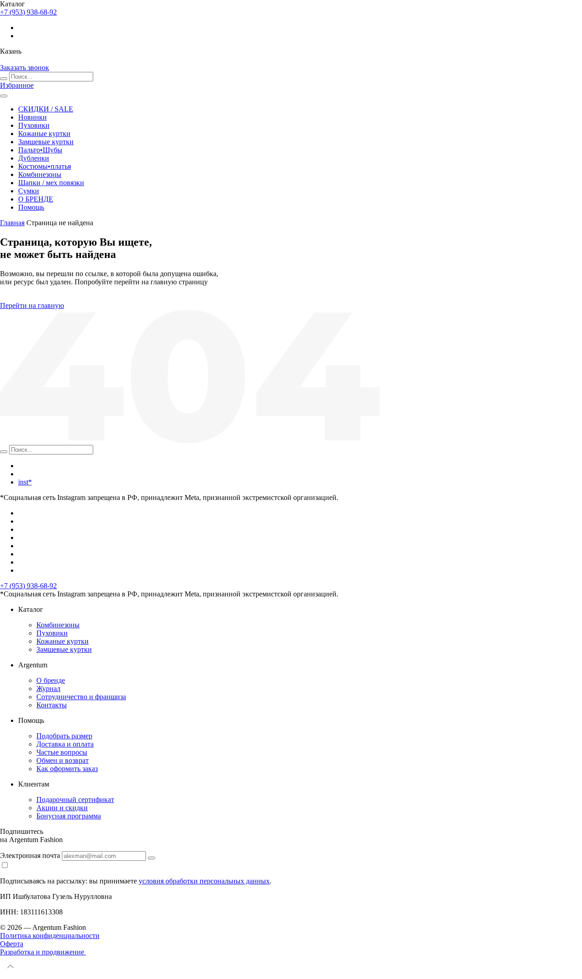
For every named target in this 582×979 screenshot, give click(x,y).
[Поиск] (3, 78)
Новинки (32, 117)
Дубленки (33, 158)
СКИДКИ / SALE (45, 109)
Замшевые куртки (46, 142)
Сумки (28, 191)
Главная (12, 223)
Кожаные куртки (44, 133)
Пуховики (34, 125)
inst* (25, 482)
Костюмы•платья (44, 166)
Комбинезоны (39, 174)
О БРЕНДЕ (35, 199)
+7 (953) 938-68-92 (28, 586)
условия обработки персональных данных (204, 881)
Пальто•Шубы (40, 150)
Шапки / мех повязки (51, 183)
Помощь (31, 207)
